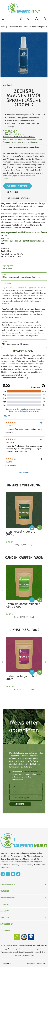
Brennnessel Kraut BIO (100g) (20, 533)
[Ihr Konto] (36, 18)
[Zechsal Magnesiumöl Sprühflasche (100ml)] (24, 54)
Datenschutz (40, 963)
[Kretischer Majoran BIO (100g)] (24, 654)
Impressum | (31, 963)
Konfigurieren (13, 192)
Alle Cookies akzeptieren (17, 186)
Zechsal (7, 85)
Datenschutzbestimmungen (32, 771)
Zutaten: (5, 341)
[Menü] (3, 18)
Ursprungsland (7, 265)
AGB (39, 774)
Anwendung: (6, 283)
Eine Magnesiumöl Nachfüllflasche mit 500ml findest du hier (24, 234)
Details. (6, 178)
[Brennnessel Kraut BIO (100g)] (24, 510)
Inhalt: (4, 274)
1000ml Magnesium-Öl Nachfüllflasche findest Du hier (22, 242)
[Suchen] (21, 18)
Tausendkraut (7, 963)
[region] (24, 54)
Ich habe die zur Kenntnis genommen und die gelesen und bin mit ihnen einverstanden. (27, 775)
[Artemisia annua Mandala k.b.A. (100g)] (24, 582)
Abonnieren (20, 804)
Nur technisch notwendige (18, 198)
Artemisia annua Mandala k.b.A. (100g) (23, 605)
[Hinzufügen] (32, 527)
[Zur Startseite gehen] (24, 8)
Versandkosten (38, 945)
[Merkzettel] (29, 18)
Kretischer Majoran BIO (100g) (21, 677)
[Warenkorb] (44, 18)
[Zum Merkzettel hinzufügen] (39, 527)
